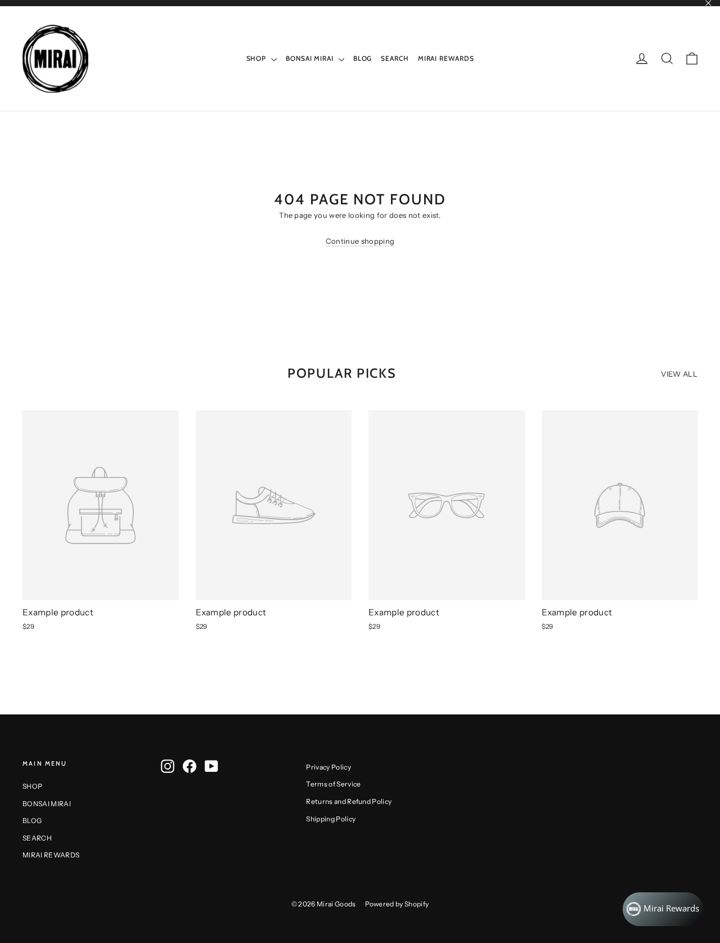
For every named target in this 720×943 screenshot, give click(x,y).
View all (679, 373)
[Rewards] (663, 909)
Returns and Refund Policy (349, 801)
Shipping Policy (331, 819)
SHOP (257, 58)
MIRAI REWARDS (446, 58)
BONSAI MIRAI (311, 58)
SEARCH (394, 58)
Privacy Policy (328, 767)
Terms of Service (333, 784)
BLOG (362, 58)
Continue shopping (360, 240)
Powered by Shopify (397, 904)
